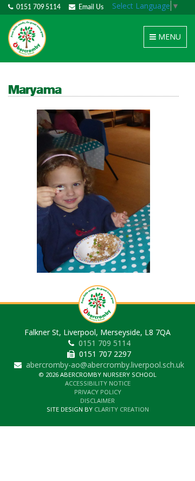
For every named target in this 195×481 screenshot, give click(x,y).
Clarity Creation (121, 409)
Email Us (89, 7)
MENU (167, 39)
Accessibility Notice (98, 383)
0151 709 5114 (37, 7)
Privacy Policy (97, 392)
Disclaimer (97, 400)
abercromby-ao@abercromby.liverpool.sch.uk (105, 365)
